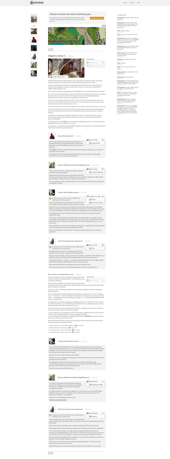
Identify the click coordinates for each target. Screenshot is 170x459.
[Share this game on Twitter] (105, 26)
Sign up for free (98, 18)
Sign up (132, 2)
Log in (125, 2)
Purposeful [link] (80, 325)
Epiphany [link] (77, 332)
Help (138, 2)
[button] (76, 45)
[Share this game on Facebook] (103, 26)
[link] (95, 63)
